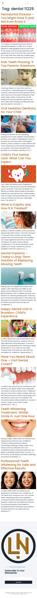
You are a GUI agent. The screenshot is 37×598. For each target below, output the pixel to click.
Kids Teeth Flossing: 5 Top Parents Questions (18, 64)
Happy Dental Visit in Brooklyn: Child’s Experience (16, 312)
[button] (27, 3)
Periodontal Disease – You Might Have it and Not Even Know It (17, 18)
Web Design (17, 594)
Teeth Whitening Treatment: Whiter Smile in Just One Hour (18, 412)
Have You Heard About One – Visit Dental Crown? (18, 360)
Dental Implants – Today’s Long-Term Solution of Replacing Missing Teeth (17, 258)
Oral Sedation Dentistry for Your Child (18, 110)
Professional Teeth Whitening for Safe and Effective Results (18, 464)
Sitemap (12, 594)
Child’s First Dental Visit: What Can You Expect (16, 158)
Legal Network (24, 594)
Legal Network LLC (26, 593)
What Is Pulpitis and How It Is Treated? (16, 206)
